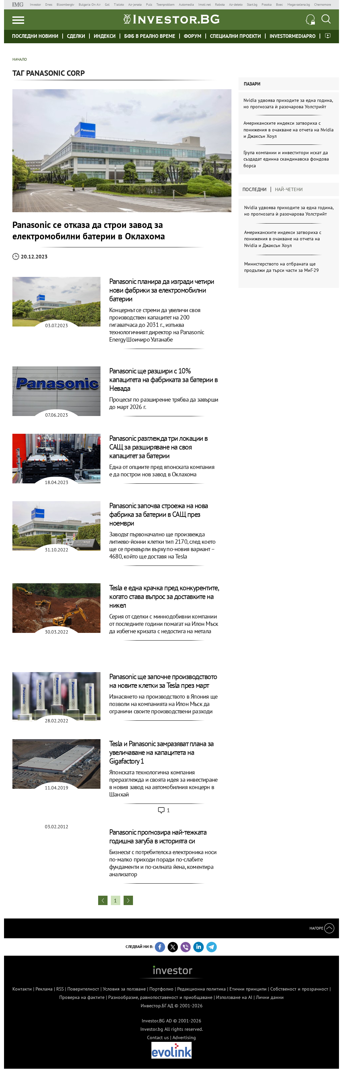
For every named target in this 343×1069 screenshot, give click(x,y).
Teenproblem (165, 4)
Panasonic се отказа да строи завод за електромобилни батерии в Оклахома (88, 230)
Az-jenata (135, 4)
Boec (279, 4)
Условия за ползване (124, 989)
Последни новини (35, 36)
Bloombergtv (65, 4)
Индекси (105, 36)
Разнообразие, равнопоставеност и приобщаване (160, 997)
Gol (107, 4)
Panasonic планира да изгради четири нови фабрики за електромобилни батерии (161, 290)
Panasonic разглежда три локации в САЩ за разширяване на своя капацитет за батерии (158, 446)
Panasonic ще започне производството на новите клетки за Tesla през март (163, 681)
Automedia (186, 4)
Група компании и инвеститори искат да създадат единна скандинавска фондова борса (286, 159)
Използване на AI (234, 997)
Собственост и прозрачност (299, 989)
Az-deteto (236, 4)
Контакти (22, 989)
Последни (255, 189)
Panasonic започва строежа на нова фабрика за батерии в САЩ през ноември (158, 514)
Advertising (184, 1037)
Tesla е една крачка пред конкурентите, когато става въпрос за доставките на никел (163, 596)
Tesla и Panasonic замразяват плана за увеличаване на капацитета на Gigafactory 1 (161, 752)
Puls (149, 4)
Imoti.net (204, 4)
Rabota (220, 4)
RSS (60, 989)
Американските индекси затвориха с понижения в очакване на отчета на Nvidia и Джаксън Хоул (289, 129)
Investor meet (327, 35)
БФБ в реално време (149, 36)
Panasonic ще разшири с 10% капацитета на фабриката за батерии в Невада (163, 379)
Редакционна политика (201, 989)
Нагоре (317, 928)
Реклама (44, 989)
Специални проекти (235, 36)
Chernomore (322, 4)
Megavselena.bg (298, 4)
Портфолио (161, 989)
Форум (192, 36)
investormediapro (293, 36)
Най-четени (289, 189)
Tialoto (119, 4)
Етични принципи (248, 989)
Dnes (48, 4)
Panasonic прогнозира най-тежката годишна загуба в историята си (157, 836)
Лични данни (270, 997)
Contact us (158, 1037)
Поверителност (83, 989)
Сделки (76, 36)
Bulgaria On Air (89, 4)
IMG (18, 4)
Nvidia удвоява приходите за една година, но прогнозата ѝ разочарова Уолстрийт (288, 103)
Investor (35, 4)
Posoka (267, 4)
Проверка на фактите (82, 997)
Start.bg (252, 4)
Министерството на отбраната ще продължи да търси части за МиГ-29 (281, 267)
